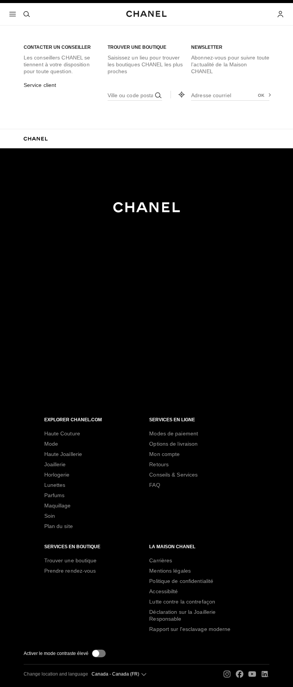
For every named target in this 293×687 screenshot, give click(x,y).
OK (261, 95)
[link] (181, 94)
